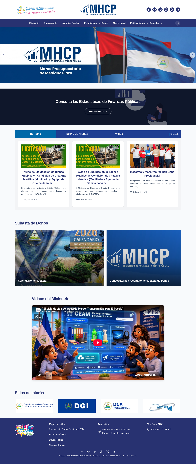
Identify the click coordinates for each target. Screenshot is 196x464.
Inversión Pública (70, 23)
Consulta (154, 23)
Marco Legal (119, 23)
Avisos (119, 134)
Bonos (104, 23)
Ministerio (34, 23)
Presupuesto (50, 23)
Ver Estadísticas (98, 111)
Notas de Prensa (77, 134)
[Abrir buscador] (177, 23)
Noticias (35, 134)
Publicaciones (137, 23)
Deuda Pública (56, 440)
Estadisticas (90, 23)
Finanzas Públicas (58, 434)
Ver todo (175, 134)
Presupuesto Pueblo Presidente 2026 (67, 429)
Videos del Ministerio (50, 299)
